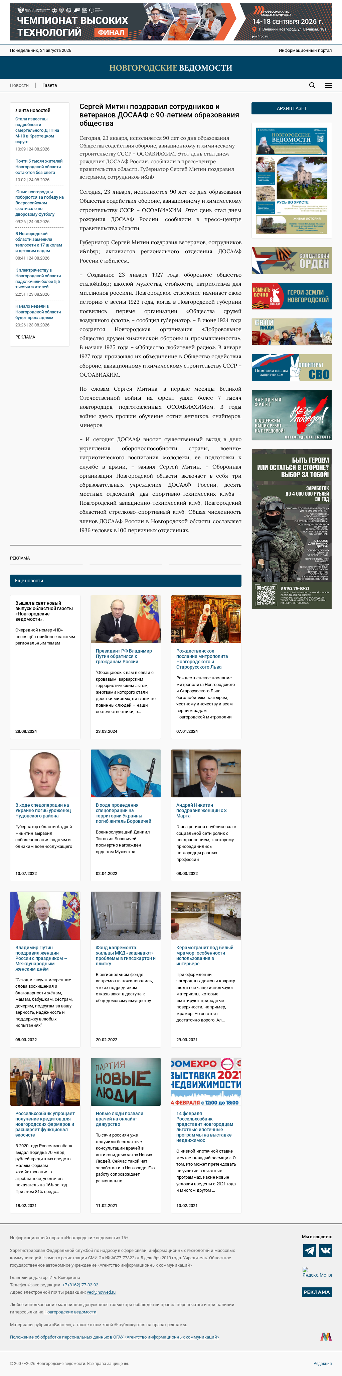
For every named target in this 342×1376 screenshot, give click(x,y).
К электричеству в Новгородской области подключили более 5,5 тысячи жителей (38, 279)
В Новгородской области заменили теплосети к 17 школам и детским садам (38, 242)
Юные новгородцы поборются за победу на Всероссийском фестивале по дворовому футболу (39, 203)
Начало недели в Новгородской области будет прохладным (38, 312)
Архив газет (292, 108)
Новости (19, 85)
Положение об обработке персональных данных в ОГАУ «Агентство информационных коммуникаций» (114, 1337)
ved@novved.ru (101, 1292)
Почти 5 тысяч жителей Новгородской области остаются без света (38, 167)
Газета (49, 85)
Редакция (323, 1363)
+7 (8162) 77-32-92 (80, 1284)
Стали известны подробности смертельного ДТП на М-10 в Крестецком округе (37, 130)
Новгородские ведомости (70, 1311)
